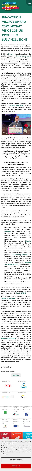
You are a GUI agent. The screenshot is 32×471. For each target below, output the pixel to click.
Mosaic (11, 54)
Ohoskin (28, 241)
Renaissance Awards (8, 338)
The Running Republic (20, 255)
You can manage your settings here (12, 450)
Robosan (7, 231)
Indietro (16, 375)
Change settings (16, 460)
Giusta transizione (8, 298)
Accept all (16, 466)
